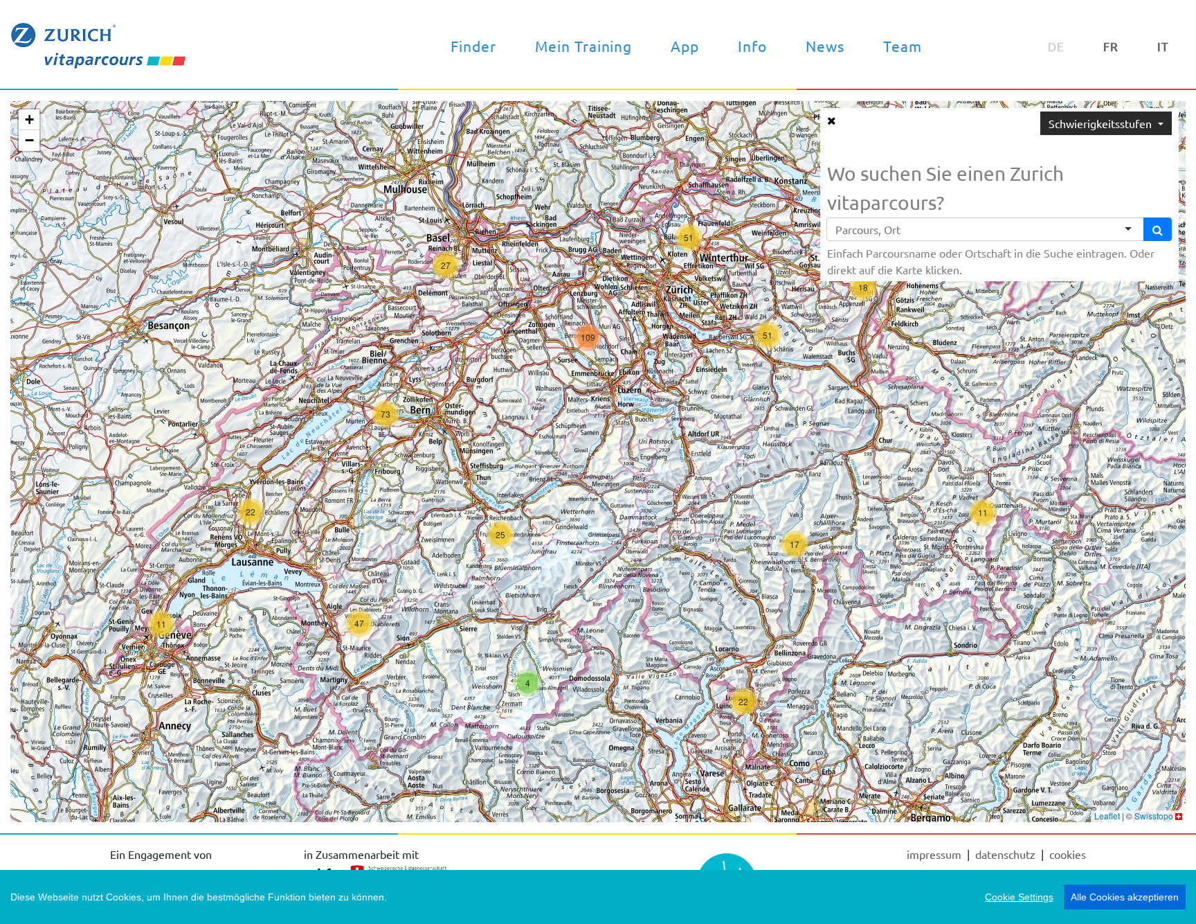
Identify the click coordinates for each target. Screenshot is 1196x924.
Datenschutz (1006, 854)
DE (1056, 46)
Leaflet (1107, 815)
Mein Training (584, 46)
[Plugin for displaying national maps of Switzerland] (1178, 815)
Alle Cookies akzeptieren (1125, 897)
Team (902, 46)
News (825, 46)
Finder (473, 46)
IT (1163, 46)
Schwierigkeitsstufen (1101, 123)
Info (752, 46)
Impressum (935, 854)
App (685, 46)
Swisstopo (1153, 815)
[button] (161, 624)
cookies (1067, 854)
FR (1110, 46)
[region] (598, 897)
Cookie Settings (1019, 897)
